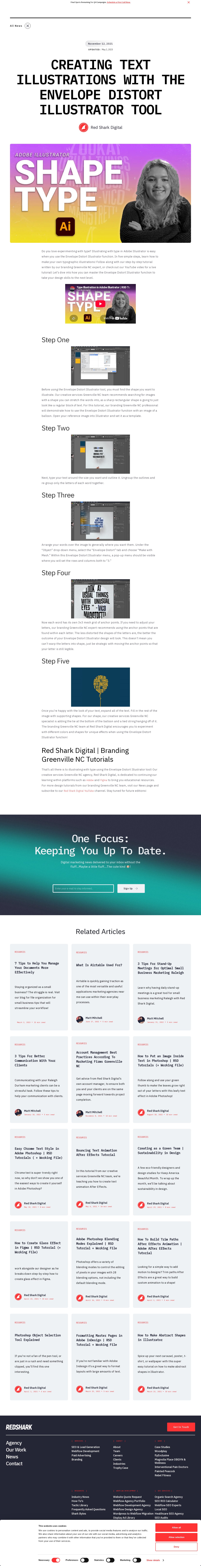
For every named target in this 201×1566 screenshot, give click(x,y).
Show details (153, 1560)
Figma (103, 780)
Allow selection (176, 1537)
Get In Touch (181, 1427)
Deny (176, 1546)
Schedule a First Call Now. (119, 2)
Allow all (176, 1527)
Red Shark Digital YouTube (79, 790)
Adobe (90, 780)
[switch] (84, 1560)
